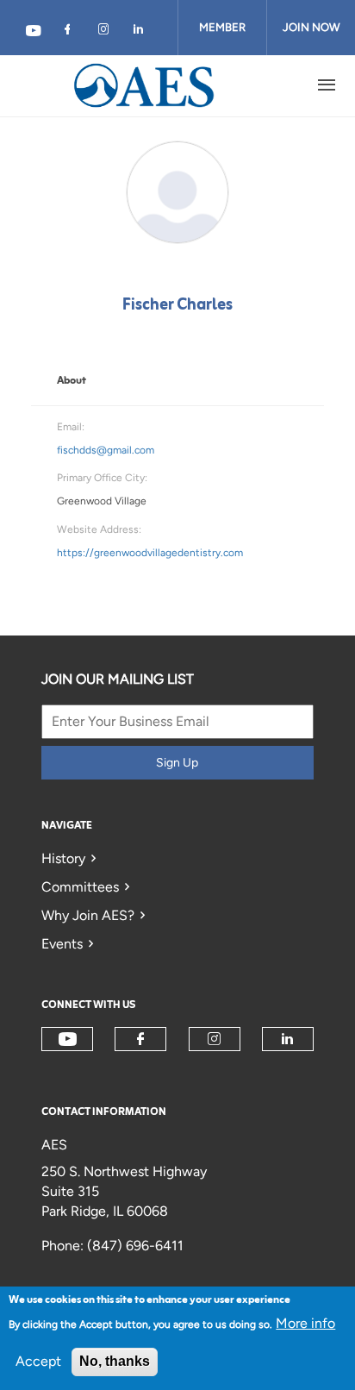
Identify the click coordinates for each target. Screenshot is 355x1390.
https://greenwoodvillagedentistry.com (150, 553)
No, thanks (114, 1361)
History (63, 858)
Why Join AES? (87, 915)
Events (62, 944)
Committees (80, 887)
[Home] (145, 85)
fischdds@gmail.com (105, 450)
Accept (38, 1361)
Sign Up (177, 762)
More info (305, 1323)
